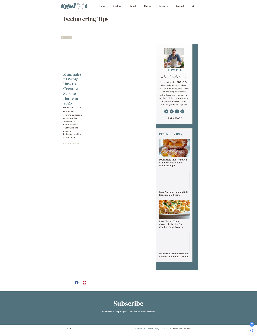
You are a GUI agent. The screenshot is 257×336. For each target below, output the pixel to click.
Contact (179, 6)
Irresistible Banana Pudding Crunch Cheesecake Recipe (174, 255)
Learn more (174, 118)
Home (102, 6)
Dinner (147, 6)
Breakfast (117, 6)
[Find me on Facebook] (166, 111)
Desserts (163, 6)
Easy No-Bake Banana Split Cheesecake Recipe (173, 193)
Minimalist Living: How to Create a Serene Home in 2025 (72, 88)
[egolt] (74, 6)
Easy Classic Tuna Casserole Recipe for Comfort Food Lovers (171, 224)
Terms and (177, 328)
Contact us (140, 328)
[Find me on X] (172, 111)
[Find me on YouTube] (182, 111)
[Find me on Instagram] (177, 111)
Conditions (187, 328)
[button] (193, 6)
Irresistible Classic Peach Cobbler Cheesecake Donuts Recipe (173, 162)
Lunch (133, 6)
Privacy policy (153, 328)
